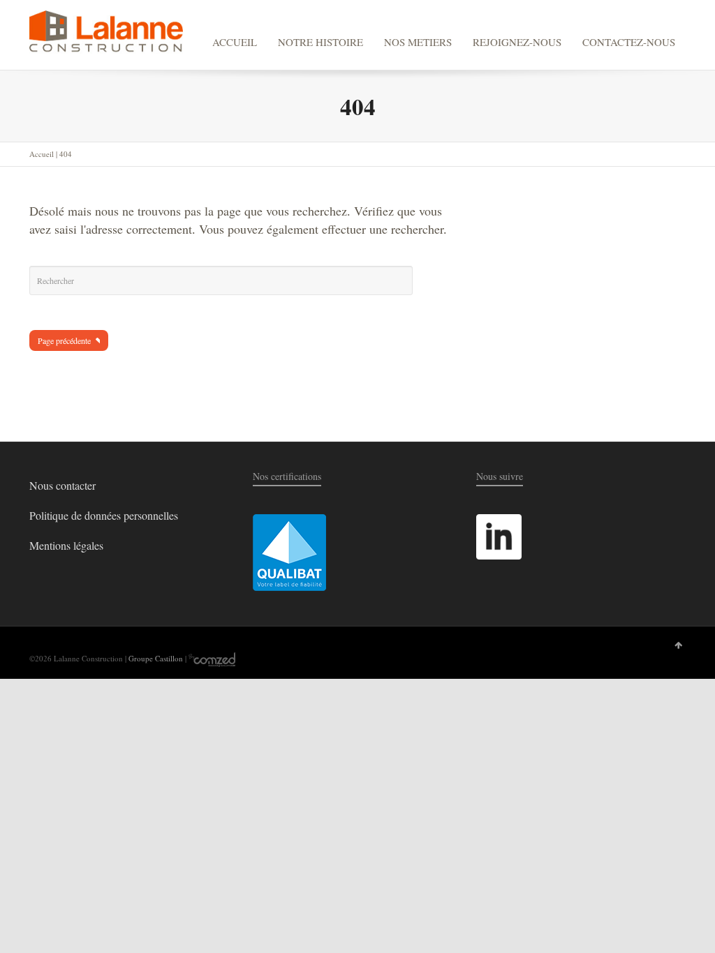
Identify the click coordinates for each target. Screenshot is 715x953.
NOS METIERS (418, 42)
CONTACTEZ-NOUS (628, 42)
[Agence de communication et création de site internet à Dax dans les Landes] (212, 658)
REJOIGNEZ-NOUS (517, 42)
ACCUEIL (234, 42)
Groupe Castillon (155, 658)
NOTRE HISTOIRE (320, 42)
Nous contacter (62, 485)
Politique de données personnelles (103, 515)
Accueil (41, 154)
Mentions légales (66, 545)
